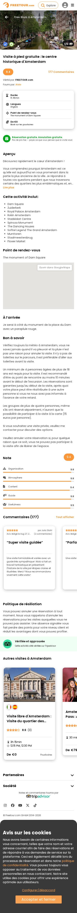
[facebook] (12, 805)
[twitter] (27, 805)
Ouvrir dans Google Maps (54, 267)
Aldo (18, 84)
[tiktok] (35, 805)
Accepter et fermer (38, 899)
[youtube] (20, 805)
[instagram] (5, 805)
